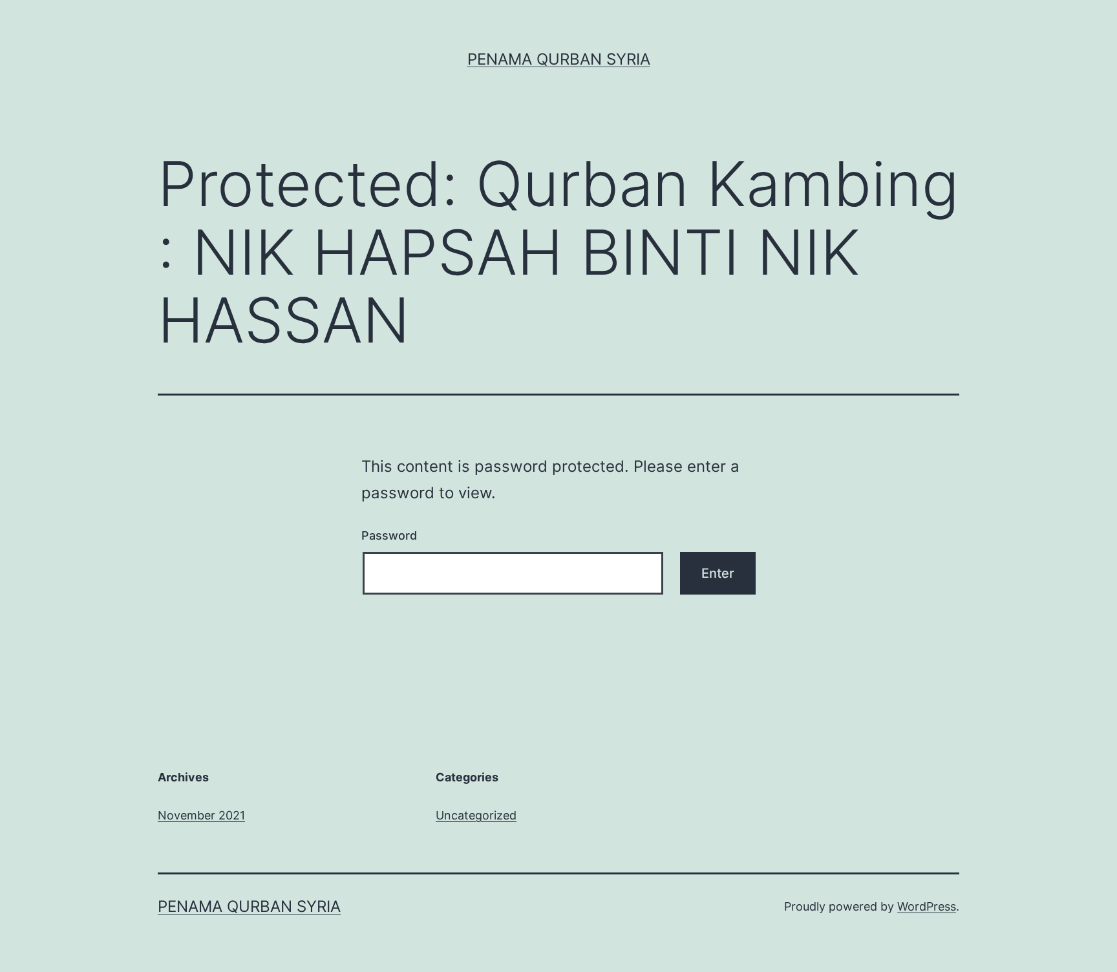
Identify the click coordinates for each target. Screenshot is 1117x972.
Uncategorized (476, 815)
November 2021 (201, 815)
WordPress (926, 906)
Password (389, 535)
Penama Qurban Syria (558, 59)
